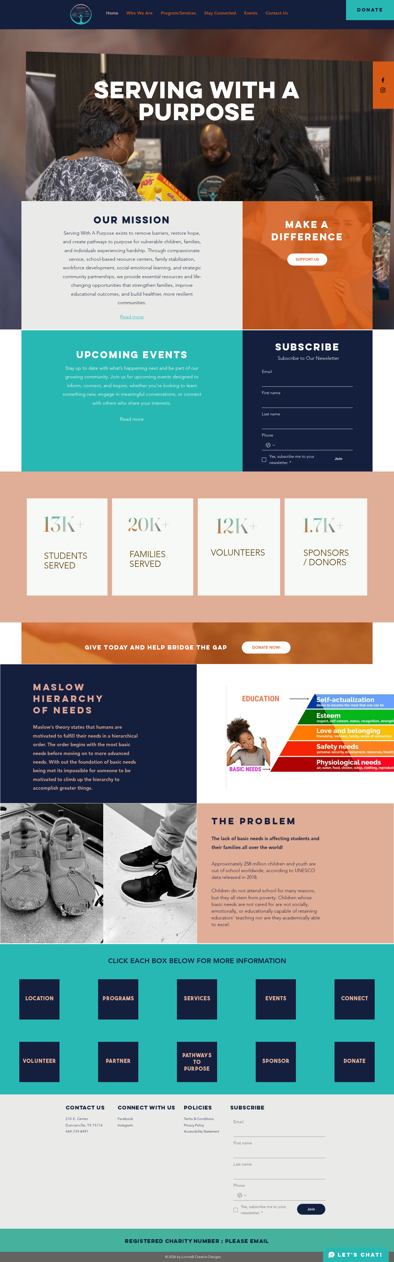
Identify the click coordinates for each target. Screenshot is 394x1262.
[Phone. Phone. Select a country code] (270, 445)
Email (267, 371)
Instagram (125, 1125)
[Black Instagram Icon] (383, 90)
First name (271, 392)
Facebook (125, 1119)
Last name (271, 413)
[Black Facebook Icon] (383, 80)
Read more (132, 419)
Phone (267, 435)
